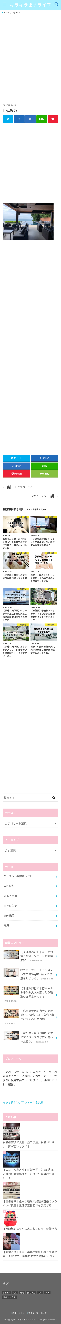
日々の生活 (10, 906)
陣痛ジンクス (9, 1297)
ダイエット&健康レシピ (18, 876)
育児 (6, 925)
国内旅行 (9, 886)
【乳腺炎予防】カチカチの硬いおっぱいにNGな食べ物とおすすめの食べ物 (29, 1017)
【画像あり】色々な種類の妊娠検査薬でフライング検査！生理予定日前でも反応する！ (30, 1203)
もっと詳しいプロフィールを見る (23, 1102)
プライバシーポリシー (38, 1313)
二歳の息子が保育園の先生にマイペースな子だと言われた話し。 (36, 1037)
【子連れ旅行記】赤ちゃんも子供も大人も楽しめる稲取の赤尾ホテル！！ (28, 994)
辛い (40, 1292)
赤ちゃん (31, 1292)
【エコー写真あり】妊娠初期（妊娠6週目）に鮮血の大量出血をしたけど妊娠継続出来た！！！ (29, 1174)
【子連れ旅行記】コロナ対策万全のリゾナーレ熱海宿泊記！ (36, 956)
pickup (6, 1292)
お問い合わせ (18, 1313)
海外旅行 (9, 915)
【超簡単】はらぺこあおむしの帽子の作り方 (30, 1228)
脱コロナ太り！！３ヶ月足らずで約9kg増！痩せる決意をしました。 (36, 974)
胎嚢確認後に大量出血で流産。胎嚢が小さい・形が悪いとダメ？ (28, 1144)
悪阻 (22, 1292)
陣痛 (47, 1292)
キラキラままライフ (30, 4)
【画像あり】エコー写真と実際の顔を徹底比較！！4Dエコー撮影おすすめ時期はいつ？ (30, 1254)
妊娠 (15, 1292)
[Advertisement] (30, 60)
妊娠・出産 (10, 896)
